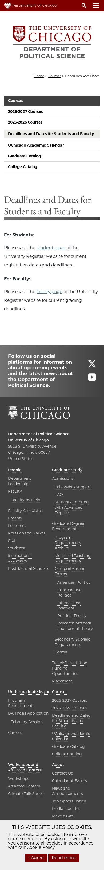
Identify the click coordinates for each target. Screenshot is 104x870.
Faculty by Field (25, 499)
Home (39, 76)
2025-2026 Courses (25, 122)
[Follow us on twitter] (92, 366)
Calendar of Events (69, 780)
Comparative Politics (69, 593)
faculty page (49, 291)
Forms (61, 652)
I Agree (36, 857)
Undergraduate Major (29, 691)
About (58, 764)
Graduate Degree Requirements (68, 526)
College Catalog (22, 166)
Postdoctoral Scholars (28, 568)
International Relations (69, 605)
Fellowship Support (73, 487)
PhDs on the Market (26, 533)
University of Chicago (28, 440)
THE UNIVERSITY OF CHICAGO (34, 6)
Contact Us (62, 773)
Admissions (63, 478)
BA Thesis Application (28, 713)
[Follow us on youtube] (92, 379)
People (15, 469)
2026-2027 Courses (25, 111)
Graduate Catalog (24, 156)
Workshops (18, 778)
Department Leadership (19, 481)
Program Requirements (21, 703)
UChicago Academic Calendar (36, 145)
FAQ (59, 494)
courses (54, 76)
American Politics (73, 582)
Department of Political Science (39, 434)
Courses (15, 100)
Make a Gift (62, 816)
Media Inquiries (66, 808)
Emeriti (15, 518)
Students (16, 548)
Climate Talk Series (25, 793)
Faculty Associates (25, 510)
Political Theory (71, 615)
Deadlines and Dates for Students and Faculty (51, 133)
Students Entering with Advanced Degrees (72, 507)
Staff (12, 540)
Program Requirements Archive (68, 543)
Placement (62, 681)
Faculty (15, 491)
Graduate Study (67, 469)
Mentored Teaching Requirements (73, 558)
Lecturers (17, 525)
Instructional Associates (20, 558)
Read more (63, 857)
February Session (27, 721)
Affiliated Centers (24, 786)
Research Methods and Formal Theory (75, 626)
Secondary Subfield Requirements (72, 642)
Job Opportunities (69, 801)
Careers (15, 732)
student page (51, 247)
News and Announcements (67, 791)
